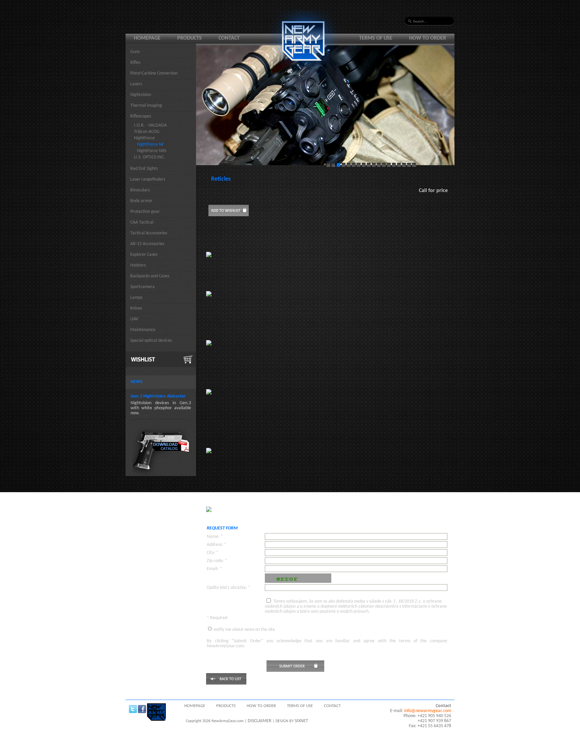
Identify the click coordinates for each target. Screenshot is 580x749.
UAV (134, 319)
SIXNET (301, 720)
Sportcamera (142, 286)
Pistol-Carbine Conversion (154, 73)
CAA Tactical (141, 222)
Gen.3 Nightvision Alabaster (158, 396)
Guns (135, 51)
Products (189, 38)
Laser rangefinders (147, 179)
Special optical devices (151, 340)
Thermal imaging (146, 105)
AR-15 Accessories (147, 243)
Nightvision (140, 94)
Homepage (147, 38)
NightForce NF (150, 144)
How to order (427, 38)
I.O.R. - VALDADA (150, 125)
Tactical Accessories (148, 233)
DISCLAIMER (260, 720)
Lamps (136, 297)
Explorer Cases (143, 254)
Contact (229, 38)
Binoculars (140, 190)
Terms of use (375, 38)
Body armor (141, 200)
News (137, 381)
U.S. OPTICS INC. (149, 157)
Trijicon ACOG (146, 131)
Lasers (136, 84)
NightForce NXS (151, 150)
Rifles (135, 62)
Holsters (138, 265)
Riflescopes (140, 116)
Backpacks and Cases (149, 276)
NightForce (144, 138)
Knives (136, 308)
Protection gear (145, 211)
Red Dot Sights (144, 168)
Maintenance (142, 329)
